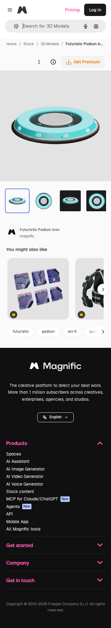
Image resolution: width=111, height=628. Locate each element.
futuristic (21, 331)
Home (11, 44)
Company (17, 562)
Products (16, 443)
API (9, 514)
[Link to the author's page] (11, 233)
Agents (18, 506)
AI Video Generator (24, 476)
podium (48, 331)
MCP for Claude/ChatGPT (37, 499)
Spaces (13, 454)
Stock (28, 44)
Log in (95, 10)
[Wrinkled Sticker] (38, 289)
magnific (27, 236)
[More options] (39, 62)
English (55, 417)
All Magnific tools (23, 529)
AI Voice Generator (24, 484)
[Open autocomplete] (13, 26)
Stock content (20, 491)
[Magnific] (55, 367)
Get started (19, 545)
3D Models (50, 44)
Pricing (72, 10)
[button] (55, 417)
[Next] (103, 332)
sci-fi (72, 331)
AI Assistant (17, 461)
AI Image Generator (25, 469)
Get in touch (20, 580)
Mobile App (17, 521)
